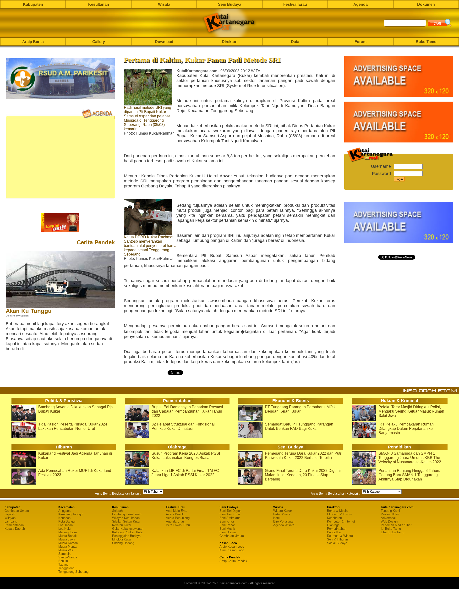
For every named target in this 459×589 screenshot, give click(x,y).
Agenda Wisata (283, 525)
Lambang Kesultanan (126, 514)
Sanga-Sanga (67, 557)
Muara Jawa (66, 539)
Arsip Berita (33, 42)
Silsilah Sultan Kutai (126, 521)
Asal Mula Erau (176, 511)
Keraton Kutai (121, 525)
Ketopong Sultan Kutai (127, 532)
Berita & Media (337, 511)
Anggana (64, 511)
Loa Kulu (64, 528)
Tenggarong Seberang (73, 571)
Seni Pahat (227, 525)
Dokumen (426, 4)
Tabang (63, 564)
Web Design (389, 521)
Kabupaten (33, 4)
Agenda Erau (175, 521)
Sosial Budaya (337, 543)
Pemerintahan (14, 525)
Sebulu (63, 561)
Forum (360, 42)
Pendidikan (334, 532)
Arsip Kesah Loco (231, 546)
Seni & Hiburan (337, 539)
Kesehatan (334, 518)
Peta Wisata (281, 514)
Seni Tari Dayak (230, 511)
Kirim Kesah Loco (231, 550)
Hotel (276, 518)
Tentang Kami (390, 511)
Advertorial (388, 518)
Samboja (64, 554)
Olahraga (333, 525)
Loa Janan (65, 525)
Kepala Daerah (15, 528)
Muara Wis (65, 550)
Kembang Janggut (70, 514)
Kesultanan (98, 4)
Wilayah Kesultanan (126, 518)
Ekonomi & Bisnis (339, 514)
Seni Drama (227, 532)
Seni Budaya (229, 4)
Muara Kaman (68, 543)
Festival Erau (295, 4)
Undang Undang (123, 543)
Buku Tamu (426, 42)
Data (295, 42)
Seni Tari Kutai (229, 514)
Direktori (229, 42)
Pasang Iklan (390, 514)
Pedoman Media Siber (396, 525)
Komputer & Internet (341, 521)
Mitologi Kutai (121, 539)
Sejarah (10, 514)
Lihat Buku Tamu (392, 532)
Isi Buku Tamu (391, 528)
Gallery (98, 42)
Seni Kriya (226, 521)
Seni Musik (227, 528)
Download (164, 42)
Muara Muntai (67, 546)
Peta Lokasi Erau (178, 525)
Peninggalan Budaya (126, 536)
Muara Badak (67, 536)
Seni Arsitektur (229, 518)
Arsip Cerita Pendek (233, 561)
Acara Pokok (175, 514)
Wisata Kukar (282, 511)
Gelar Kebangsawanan (127, 528)
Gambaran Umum (17, 511)
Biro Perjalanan (283, 521)
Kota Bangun (67, 521)
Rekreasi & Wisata (340, 536)
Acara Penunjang (178, 518)
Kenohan (64, 518)
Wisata (164, 4)
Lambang (11, 521)
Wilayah (10, 518)
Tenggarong (66, 568)
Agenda (360, 4)
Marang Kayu (67, 532)
